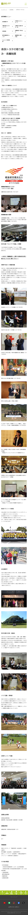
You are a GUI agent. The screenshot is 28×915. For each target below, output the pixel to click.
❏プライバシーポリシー (14, 907)
